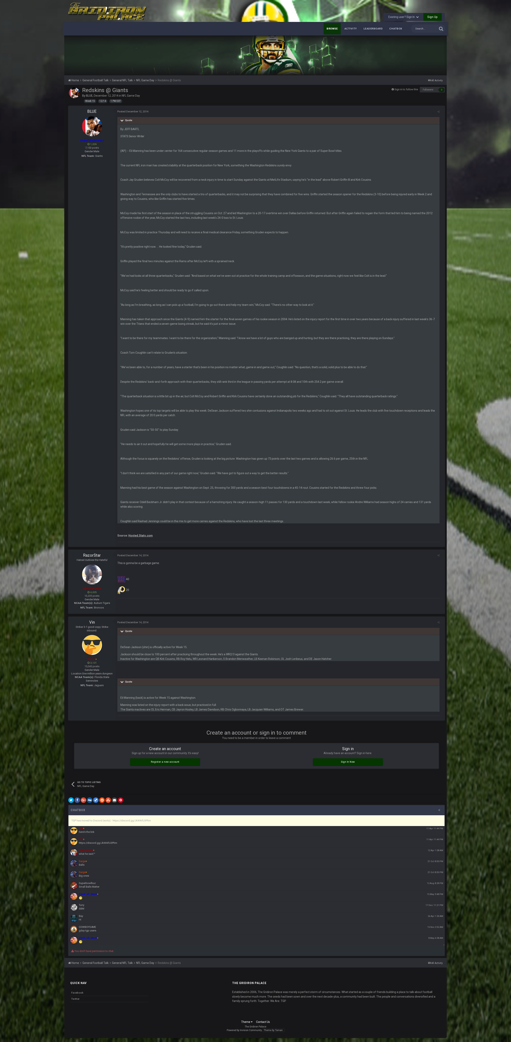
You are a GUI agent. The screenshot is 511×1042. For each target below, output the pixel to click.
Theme (246, 1021)
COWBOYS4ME (87, 926)
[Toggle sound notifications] (440, 810)
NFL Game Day (131, 95)
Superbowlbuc (87, 883)
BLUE (89, 95)
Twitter (75, 998)
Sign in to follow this (406, 89)
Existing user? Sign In (402, 17)
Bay (81, 915)
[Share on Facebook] (77, 800)
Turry (81, 905)
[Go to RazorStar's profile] (92, 574)
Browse (332, 28)
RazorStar (92, 555)
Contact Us (263, 1021)
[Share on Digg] (89, 800)
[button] (433, 55)
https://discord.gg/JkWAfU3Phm (98, 842)
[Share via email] (114, 800)
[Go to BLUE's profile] (74, 92)
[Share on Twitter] (71, 800)
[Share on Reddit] (102, 800)
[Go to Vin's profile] (92, 645)
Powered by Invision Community (244, 1030)
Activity (350, 28)
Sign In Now (348, 761)
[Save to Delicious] (96, 800)
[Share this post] (438, 111)
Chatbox (395, 28)
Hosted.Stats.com (140, 535)
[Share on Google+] (83, 800)
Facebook (77, 992)
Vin (92, 622)
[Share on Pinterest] (120, 800)
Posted (132, 111)
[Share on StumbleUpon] (108, 800)
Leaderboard (373, 28)
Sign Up (432, 17)
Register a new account (165, 761)
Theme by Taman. (273, 1030)
